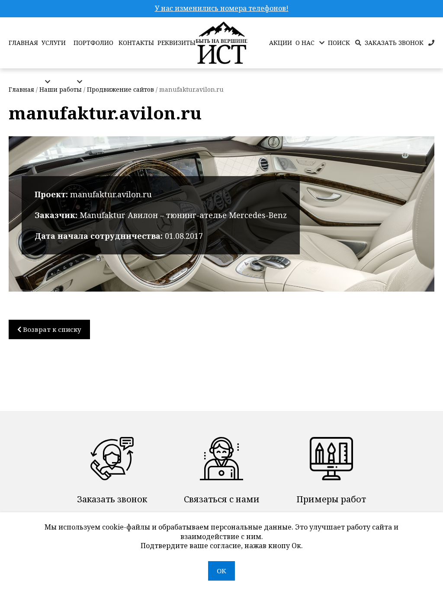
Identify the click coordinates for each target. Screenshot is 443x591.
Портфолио (93, 43)
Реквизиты (176, 43)
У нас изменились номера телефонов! (222, 8)
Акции (280, 43)
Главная (23, 43)
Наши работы (60, 89)
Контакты (136, 43)
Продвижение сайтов (120, 89)
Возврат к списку (51, 329)
